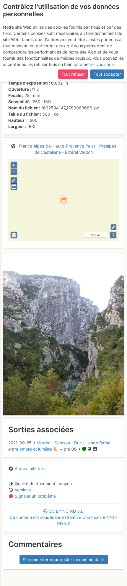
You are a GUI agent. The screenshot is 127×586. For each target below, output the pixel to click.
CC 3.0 (64, 517)
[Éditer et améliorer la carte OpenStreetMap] (113, 227)
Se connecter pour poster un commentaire (63, 559)
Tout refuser (73, 74)
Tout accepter (107, 74)
